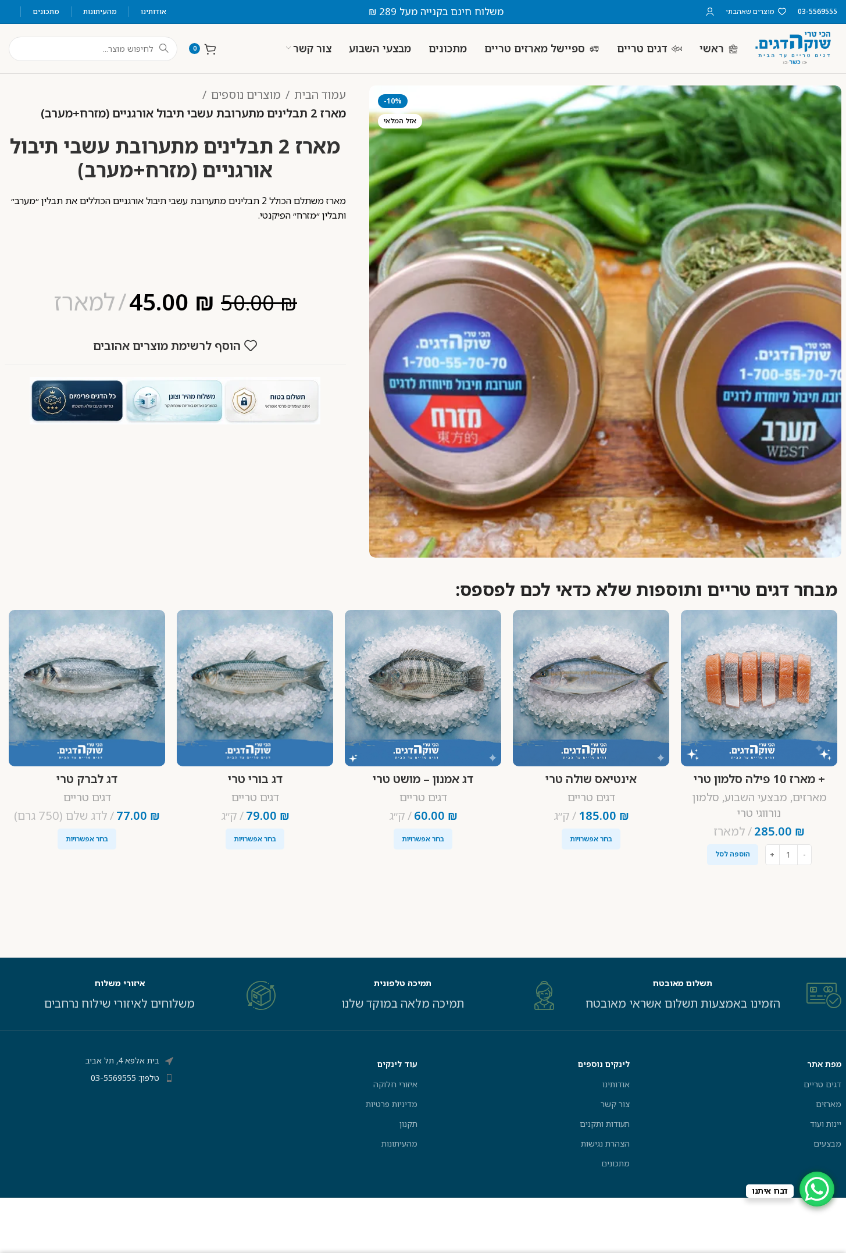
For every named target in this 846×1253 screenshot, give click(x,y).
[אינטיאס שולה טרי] (591, 688)
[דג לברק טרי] (87, 688)
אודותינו (616, 1084)
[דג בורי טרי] (255, 688)
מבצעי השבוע (755, 797)
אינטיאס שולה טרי (591, 779)
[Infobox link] (706, 995)
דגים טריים (591, 797)
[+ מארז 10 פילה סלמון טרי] (759, 688)
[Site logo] (793, 47)
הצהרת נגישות (605, 1143)
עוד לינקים (397, 1063)
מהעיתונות (399, 1143)
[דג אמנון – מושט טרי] (423, 688)
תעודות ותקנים (605, 1123)
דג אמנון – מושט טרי (423, 779)
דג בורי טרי (255, 779)
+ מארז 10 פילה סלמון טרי (759, 779)
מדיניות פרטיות (391, 1103)
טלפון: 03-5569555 (125, 1077)
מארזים (810, 797)
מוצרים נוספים (246, 94)
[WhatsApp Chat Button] (816, 1189)
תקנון (408, 1123)
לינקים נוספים (604, 1063)
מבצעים (827, 1143)
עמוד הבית (320, 94)
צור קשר (615, 1103)
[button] (732, 854)
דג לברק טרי (86, 779)
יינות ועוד (825, 1123)
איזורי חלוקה (395, 1084)
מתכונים (615, 1163)
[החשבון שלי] (710, 11)
